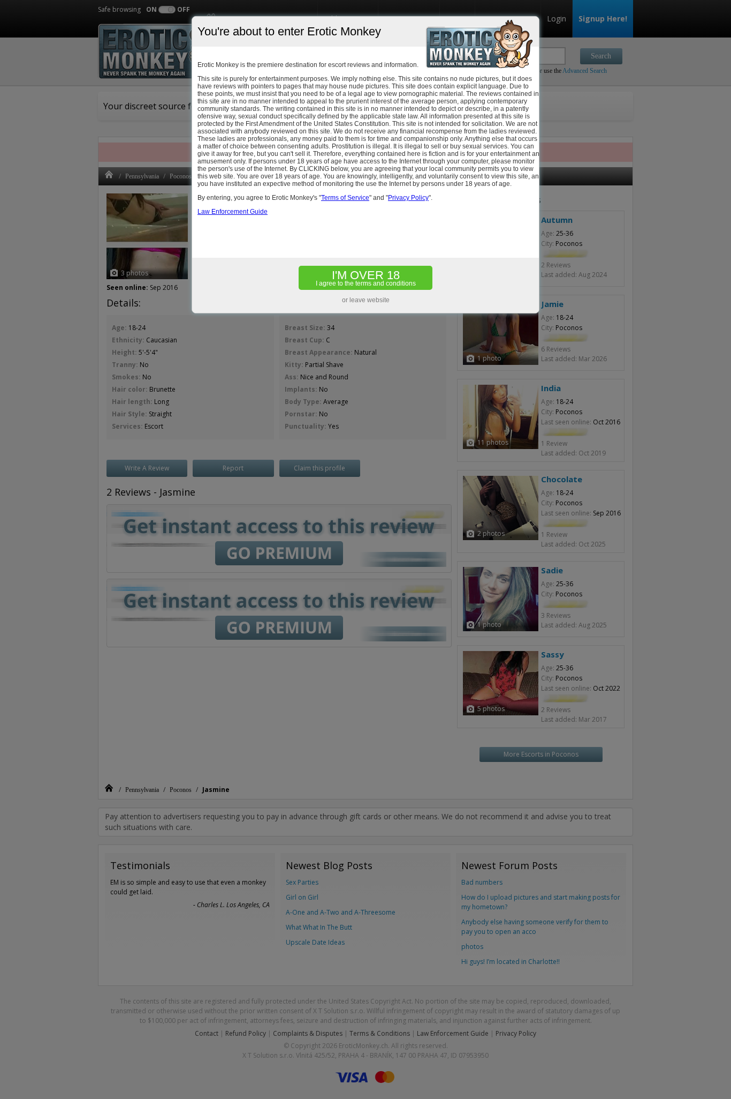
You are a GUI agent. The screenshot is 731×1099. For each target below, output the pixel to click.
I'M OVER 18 (366, 277)
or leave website (366, 300)
